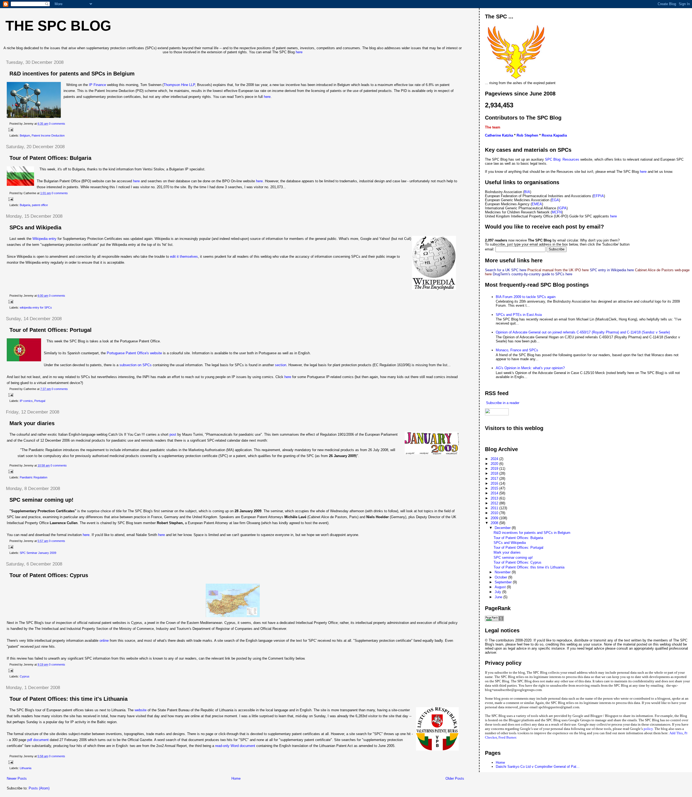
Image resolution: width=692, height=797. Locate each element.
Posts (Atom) (39, 788)
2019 (495, 469)
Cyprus (24, 676)
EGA (555, 200)
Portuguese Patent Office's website (134, 353)
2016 (495, 483)
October (501, 577)
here (299, 52)
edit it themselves (184, 256)
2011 (495, 508)
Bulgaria (25, 205)
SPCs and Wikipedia (35, 227)
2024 (495, 459)
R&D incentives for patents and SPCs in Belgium (72, 74)
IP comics (26, 400)
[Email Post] (10, 129)
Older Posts (454, 778)
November (503, 572)
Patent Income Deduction (48, 135)
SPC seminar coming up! (41, 500)
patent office (40, 205)
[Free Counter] (494, 438)
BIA (527, 192)
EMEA (537, 204)
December (503, 528)
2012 (495, 503)
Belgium (25, 135)
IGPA (562, 208)
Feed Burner (507, 737)
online (104, 641)
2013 (495, 498)
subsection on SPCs (135, 365)
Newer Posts (17, 778)
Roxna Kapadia (554, 135)
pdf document (38, 740)
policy (648, 729)
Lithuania (25, 768)
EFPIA (598, 196)
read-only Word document (235, 746)
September (504, 582)
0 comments (57, 123)
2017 (495, 479)
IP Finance (97, 85)
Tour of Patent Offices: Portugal (50, 330)
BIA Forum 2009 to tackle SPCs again (525, 297)
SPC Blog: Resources (562, 159)
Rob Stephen (527, 135)
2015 (495, 488)
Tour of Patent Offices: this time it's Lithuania (68, 699)
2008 (495, 523)
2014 (495, 493)
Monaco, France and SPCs (517, 350)
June (499, 597)
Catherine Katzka (499, 135)
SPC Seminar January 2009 (38, 552)
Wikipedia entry (45, 239)
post (173, 434)
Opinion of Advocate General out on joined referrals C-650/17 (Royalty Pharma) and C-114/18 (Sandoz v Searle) (583, 332)
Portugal (39, 400)
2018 (495, 473)
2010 (495, 513)
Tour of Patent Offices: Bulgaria (50, 158)
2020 (495, 464)
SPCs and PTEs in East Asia (519, 315)
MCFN (557, 212)
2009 (495, 518)
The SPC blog (58, 26)
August (501, 587)
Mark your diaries (32, 423)
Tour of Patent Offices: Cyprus (48, 575)
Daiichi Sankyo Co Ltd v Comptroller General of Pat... (538, 767)
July (498, 592)
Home (236, 778)
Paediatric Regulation (33, 477)
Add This (676, 733)
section (280, 365)
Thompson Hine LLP (179, 85)
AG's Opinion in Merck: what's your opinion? (530, 368)
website (141, 710)
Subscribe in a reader (502, 403)
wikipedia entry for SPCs (36, 307)
